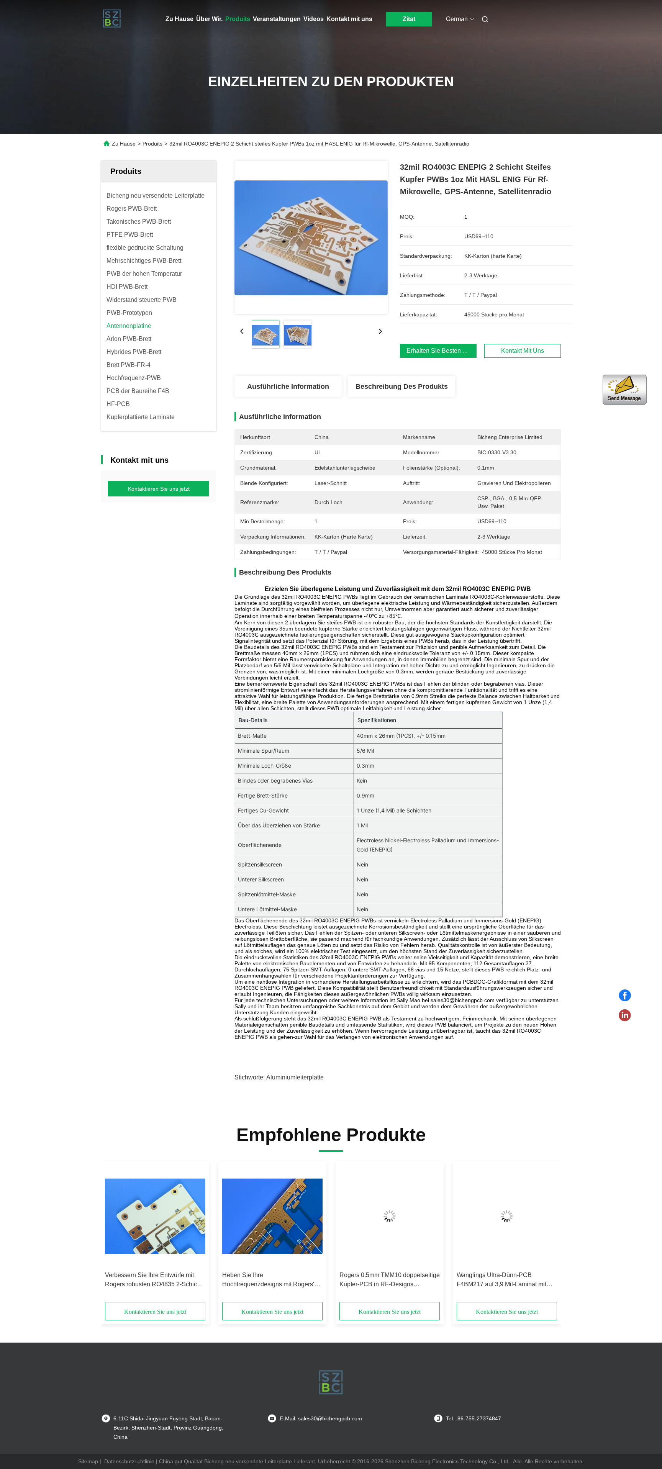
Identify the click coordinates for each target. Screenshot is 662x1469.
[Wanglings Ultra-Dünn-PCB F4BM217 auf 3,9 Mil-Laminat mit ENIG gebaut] (507, 1216)
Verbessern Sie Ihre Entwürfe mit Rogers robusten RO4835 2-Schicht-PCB (154, 1280)
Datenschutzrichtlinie (129, 1461)
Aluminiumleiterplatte (295, 1077)
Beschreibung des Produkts (402, 386)
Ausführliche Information (288, 386)
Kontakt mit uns (349, 19)
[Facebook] (625, 995)
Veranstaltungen (277, 19)
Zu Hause (179, 19)
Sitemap (88, 1461)
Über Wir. (209, 19)
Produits (237, 19)
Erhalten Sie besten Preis (441, 350)
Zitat (409, 19)
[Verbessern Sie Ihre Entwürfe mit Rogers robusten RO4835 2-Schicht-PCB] (155, 1216)
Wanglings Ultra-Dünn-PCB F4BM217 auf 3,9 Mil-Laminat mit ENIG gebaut (501, 1280)
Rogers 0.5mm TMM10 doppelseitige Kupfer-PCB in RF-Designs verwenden (389, 1280)
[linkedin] (625, 1015)
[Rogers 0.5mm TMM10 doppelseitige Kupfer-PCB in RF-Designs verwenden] (389, 1216)
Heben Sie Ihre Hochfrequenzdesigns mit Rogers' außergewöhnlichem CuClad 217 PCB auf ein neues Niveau (268, 1280)
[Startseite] (112, 19)
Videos (313, 19)
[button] (115, 1234)
